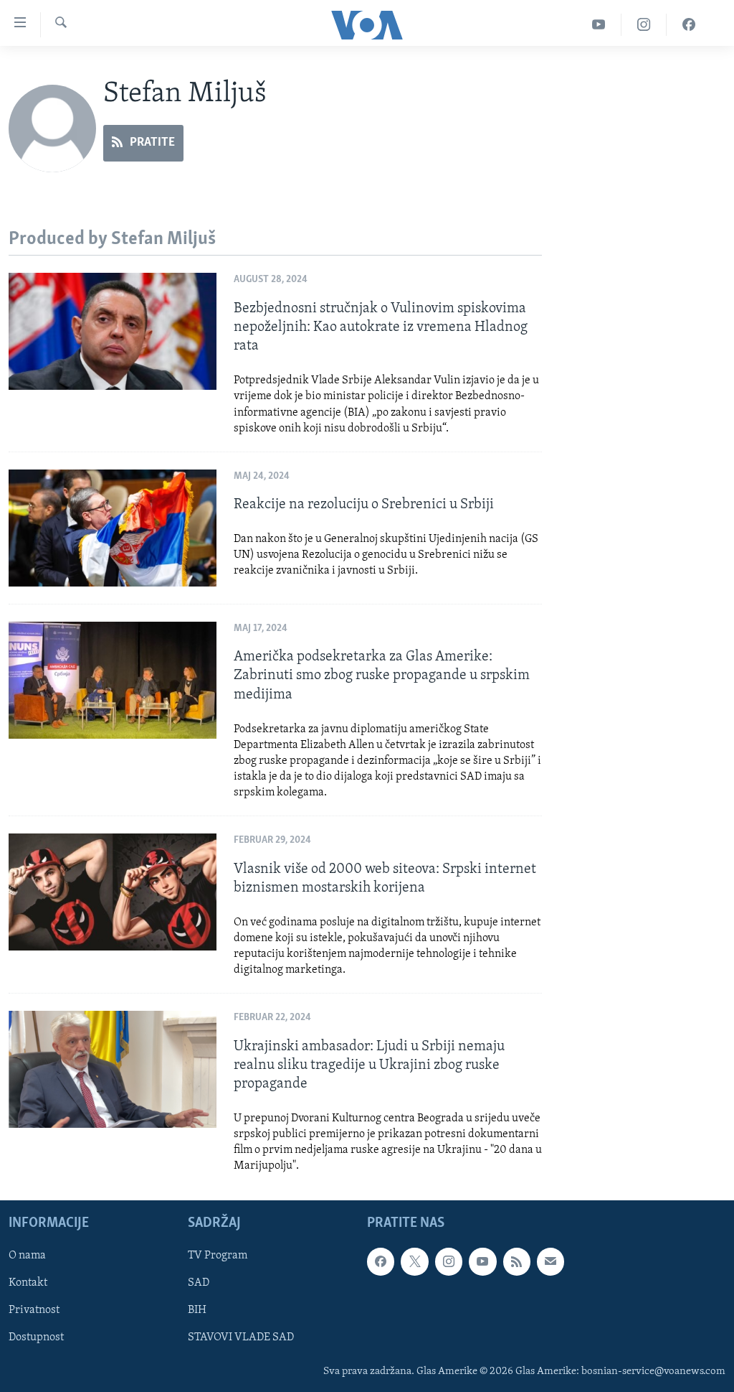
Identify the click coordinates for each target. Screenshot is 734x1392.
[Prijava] (550, 1262)
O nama (27, 1256)
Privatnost (34, 1311)
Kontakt (28, 1283)
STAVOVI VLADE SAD (241, 1338)
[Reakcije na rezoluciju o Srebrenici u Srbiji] (112, 528)
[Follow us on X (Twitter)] (414, 1262)
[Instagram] (644, 25)
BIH (197, 1311)
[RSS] (516, 1262)
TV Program (217, 1256)
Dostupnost (36, 1338)
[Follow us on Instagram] (448, 1262)
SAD (198, 1283)
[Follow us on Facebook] (380, 1262)
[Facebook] (689, 25)
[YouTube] (598, 25)
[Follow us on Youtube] (482, 1262)
